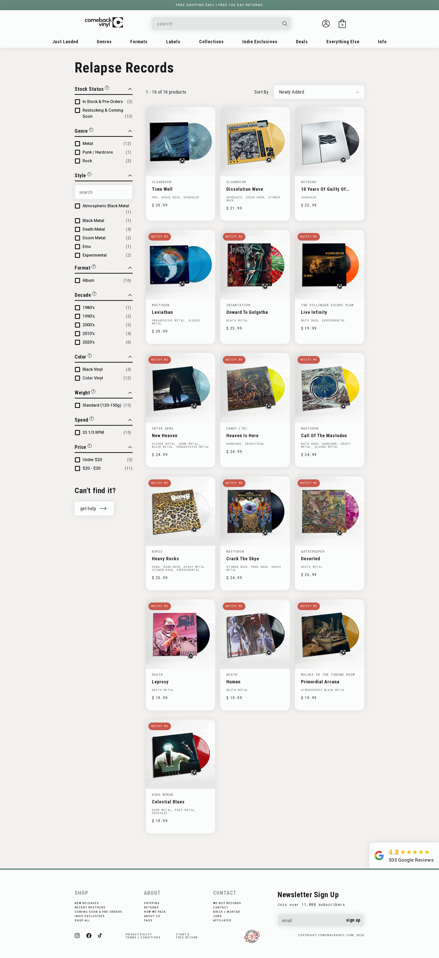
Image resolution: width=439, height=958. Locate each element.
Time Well (162, 189)
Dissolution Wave (244, 189)
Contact (220, 907)
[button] (342, 23)
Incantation (238, 305)
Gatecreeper (313, 551)
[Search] (285, 23)
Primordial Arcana (320, 681)
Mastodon (161, 305)
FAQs (148, 920)
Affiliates (222, 920)
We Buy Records (227, 903)
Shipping (152, 903)
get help (88, 508)
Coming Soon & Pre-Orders (98, 911)
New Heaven (165, 435)
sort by (261, 92)
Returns (151, 907)
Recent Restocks (90, 907)
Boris (157, 551)
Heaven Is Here (242, 435)
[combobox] (217, 24)
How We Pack (155, 911)
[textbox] (103, 192)
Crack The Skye (242, 558)
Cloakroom (161, 182)
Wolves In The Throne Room (328, 674)
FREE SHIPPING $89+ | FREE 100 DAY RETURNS (219, 5)
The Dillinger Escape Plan (327, 305)
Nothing (309, 182)
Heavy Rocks (165, 558)
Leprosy (160, 681)
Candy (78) (236, 428)
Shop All (82, 920)
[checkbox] (107, 102)
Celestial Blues (168, 801)
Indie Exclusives (90, 916)
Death (157, 674)
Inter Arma (162, 428)
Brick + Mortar (226, 911)
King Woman (162, 794)
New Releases (87, 903)
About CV (152, 916)
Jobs (217, 916)
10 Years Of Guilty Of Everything (323, 189)
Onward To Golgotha (247, 312)
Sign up (353, 920)
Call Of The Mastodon (324, 435)
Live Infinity (314, 312)
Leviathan (162, 312)
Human (233, 681)
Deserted (310, 558)
